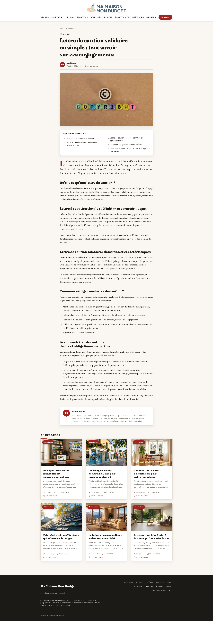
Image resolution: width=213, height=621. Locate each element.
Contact (165, 17)
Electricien (138, 17)
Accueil (45, 17)
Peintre (108, 17)
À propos (151, 17)
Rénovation (57, 17)
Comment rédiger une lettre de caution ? (126, 145)
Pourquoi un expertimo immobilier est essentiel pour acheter (56, 473)
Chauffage (82, 17)
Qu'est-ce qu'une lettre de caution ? (80, 138)
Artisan (70, 17)
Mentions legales (159, 590)
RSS (171, 590)
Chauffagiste (122, 17)
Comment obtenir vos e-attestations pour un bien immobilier (146, 473)
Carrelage (96, 17)
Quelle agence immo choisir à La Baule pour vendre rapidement (102, 473)
